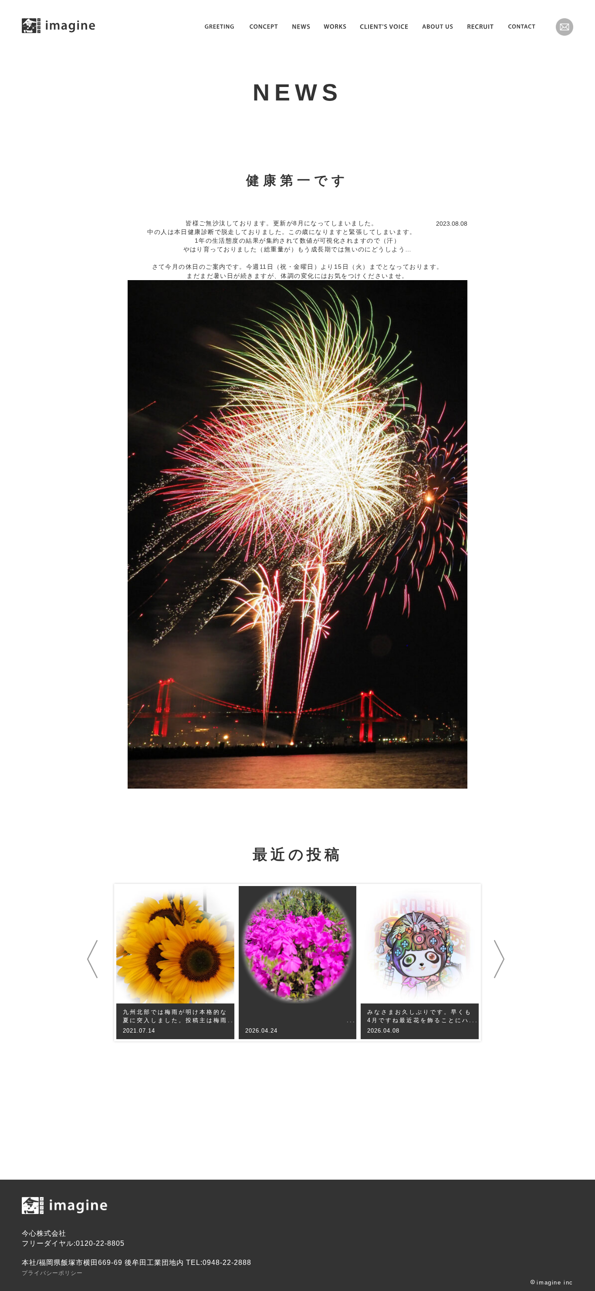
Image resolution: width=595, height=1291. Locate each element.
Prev (94, 959)
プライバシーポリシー (52, 1273)
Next (500, 959)
